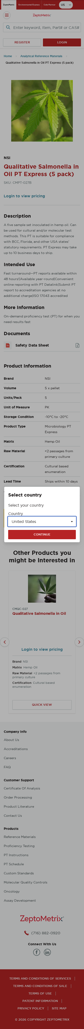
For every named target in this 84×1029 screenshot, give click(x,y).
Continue (42, 534)
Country (15, 513)
